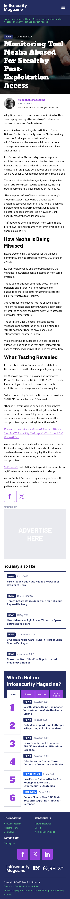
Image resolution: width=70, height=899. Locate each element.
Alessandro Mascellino (31, 99)
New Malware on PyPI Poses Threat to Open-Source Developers (34, 622)
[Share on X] (21, 496)
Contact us (9, 831)
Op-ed (38, 827)
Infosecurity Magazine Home (17, 19)
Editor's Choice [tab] (56, 694)
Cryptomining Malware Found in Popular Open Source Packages (34, 641)
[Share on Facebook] (9, 496)
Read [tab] (13, 694)
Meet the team (11, 827)
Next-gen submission (45, 831)
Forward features (43, 823)
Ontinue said (11, 467)
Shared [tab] (27, 694)
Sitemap (8, 894)
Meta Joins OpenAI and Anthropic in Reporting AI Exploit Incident (43, 726)
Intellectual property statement (19, 890)
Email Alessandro (26, 107)
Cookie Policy (57, 890)
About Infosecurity (12, 823)
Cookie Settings (42, 890)
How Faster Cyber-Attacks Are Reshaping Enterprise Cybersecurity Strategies (42, 782)
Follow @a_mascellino (47, 107)
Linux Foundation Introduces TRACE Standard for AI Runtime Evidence (42, 746)
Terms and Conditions (14, 886)
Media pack (9, 843)
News (35, 19)
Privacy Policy (32, 886)
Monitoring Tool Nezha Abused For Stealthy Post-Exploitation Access (33, 20)
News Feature (33, 774)
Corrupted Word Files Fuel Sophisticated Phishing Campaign (32, 660)
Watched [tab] (42, 694)
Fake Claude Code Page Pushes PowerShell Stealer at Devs (33, 583)
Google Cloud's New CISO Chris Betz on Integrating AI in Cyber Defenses (41, 800)
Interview (30, 792)
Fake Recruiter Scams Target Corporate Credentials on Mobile (43, 762)
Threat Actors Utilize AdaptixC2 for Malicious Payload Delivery (34, 602)
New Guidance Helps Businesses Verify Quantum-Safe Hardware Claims (43, 710)
